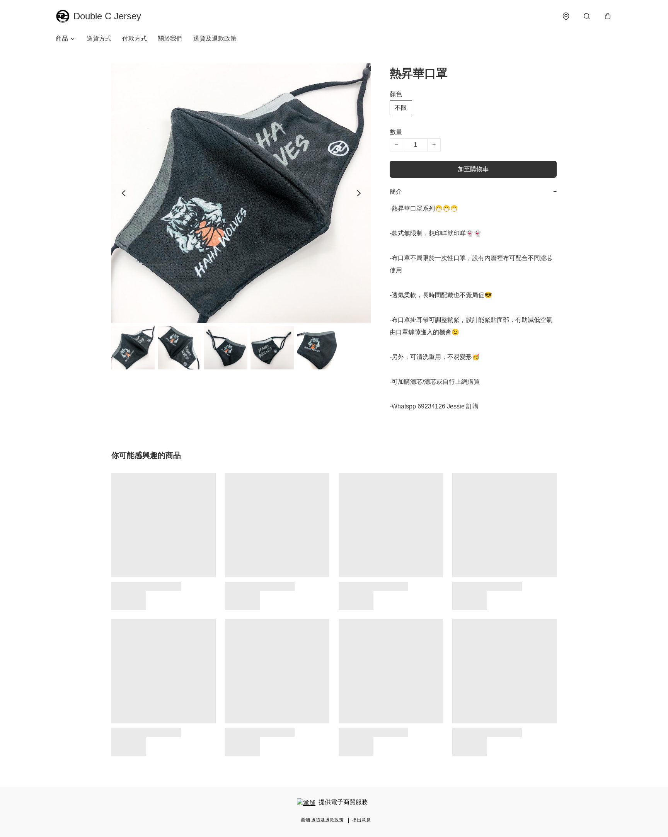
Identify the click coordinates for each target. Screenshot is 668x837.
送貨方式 (99, 38)
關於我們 (170, 38)
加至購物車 (473, 169)
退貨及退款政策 (215, 38)
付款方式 (134, 38)
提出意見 (361, 820)
